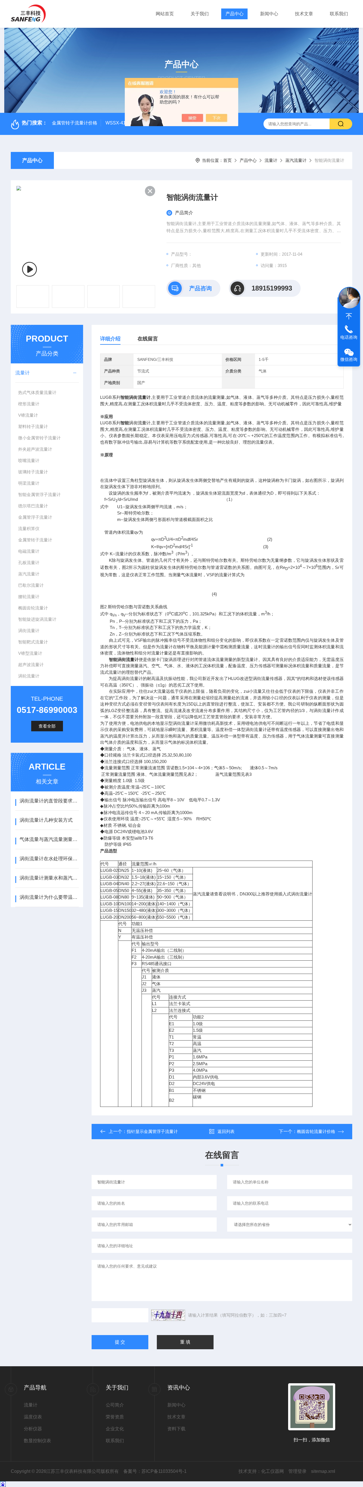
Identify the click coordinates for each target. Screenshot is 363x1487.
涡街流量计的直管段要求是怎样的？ (49, 801)
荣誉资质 (115, 1416)
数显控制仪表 (37, 1440)
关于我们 (200, 13)
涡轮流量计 (28, 675)
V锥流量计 (28, 415)
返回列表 (226, 1131)
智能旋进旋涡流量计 (37, 619)
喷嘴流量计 (28, 460)
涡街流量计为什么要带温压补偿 (49, 897)
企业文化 (115, 1428)
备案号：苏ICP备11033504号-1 (155, 1471)
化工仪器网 (272, 1471)
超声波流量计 (31, 664)
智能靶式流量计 (33, 641)
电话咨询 (348, 337)
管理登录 (297, 1471)
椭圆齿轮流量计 (33, 607)
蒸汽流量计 (296, 160)
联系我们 (339, 13)
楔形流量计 (28, 403)
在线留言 (148, 339)
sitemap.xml (323, 1471)
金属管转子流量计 (35, 539)
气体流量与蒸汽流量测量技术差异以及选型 (49, 839)
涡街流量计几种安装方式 (46, 820)
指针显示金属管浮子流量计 (152, 1131)
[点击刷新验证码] (168, 1315)
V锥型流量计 (30, 653)
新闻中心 (269, 13)
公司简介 (115, 1405)
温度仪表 (33, 1416)
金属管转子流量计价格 (74, 122)
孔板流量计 (28, 562)
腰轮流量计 (28, 596)
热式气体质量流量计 (37, 392)
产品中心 (234, 13)
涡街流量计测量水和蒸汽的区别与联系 (49, 878)
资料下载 (176, 1428)
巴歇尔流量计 (31, 585)
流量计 (271, 160)
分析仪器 (33, 1428)
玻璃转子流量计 (33, 471)
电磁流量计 (28, 551)
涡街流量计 (28, 630)
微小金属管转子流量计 (39, 437)
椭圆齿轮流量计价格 (316, 1131)
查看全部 (47, 726)
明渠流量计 (28, 483)
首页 (227, 160)
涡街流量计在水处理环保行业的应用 (49, 858)
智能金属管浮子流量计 (39, 494)
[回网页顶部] (349, 316)
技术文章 (304, 13)
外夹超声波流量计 (35, 449)
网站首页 (165, 13)
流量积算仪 (28, 528)
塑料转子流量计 (33, 426)
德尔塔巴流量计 (33, 505)
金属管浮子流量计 (35, 517)
